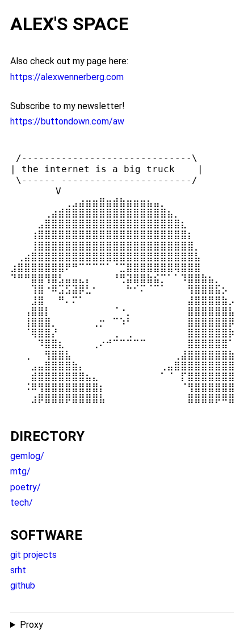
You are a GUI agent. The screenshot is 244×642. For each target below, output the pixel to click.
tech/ (21, 502)
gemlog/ (27, 456)
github (22, 585)
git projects (33, 554)
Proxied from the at (66, 625)
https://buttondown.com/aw (67, 121)
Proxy (31, 624)
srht (18, 570)
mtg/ (20, 471)
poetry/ (25, 487)
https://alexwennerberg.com (67, 77)
